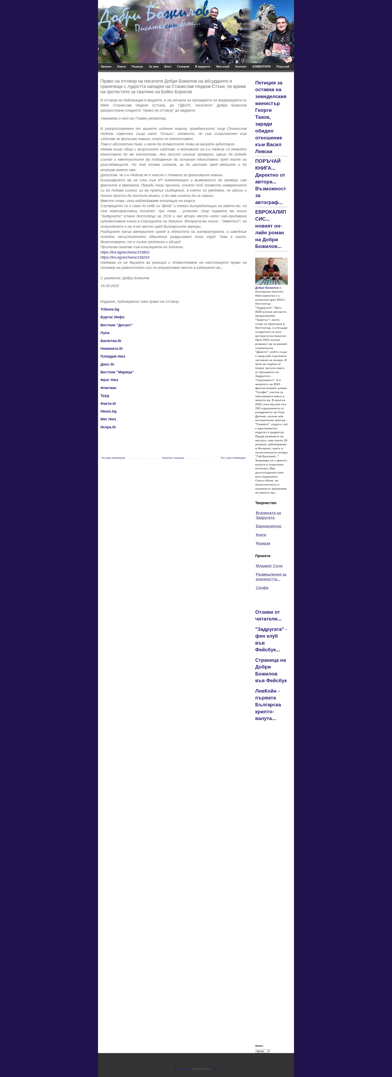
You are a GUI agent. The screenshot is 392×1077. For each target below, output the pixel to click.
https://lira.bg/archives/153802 (124, 252)
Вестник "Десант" (116, 325)
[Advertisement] (271, 789)
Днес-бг (107, 364)
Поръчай (282, 66)
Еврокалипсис (269, 526)
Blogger (217, 1069)
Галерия (183, 66)
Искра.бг (108, 427)
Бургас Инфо (113, 317)
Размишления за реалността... (271, 576)
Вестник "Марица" (117, 372)
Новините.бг (111, 349)
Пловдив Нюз (112, 356)
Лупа (104, 333)
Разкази (137, 66)
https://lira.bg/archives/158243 (124, 257)
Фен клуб (222, 66)
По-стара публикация (233, 458)
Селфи (262, 588)
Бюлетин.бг (111, 341)
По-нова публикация (113, 458)
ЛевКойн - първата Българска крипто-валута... (268, 704)
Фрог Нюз (109, 380)
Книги (121, 66)
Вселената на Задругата (268, 515)
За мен (153, 66)
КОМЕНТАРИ (262, 66)
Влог (167, 66)
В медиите (202, 66)
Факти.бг (108, 404)
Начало (106, 66)
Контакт (241, 66)
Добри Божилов (267, 287)
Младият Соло (269, 566)
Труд (104, 396)
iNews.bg (108, 411)
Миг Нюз (108, 419)
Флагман (108, 388)
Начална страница (173, 458)
